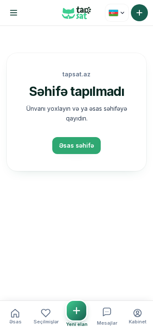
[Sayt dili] (116, 12)
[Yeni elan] (139, 12)
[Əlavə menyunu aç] (13, 12)
